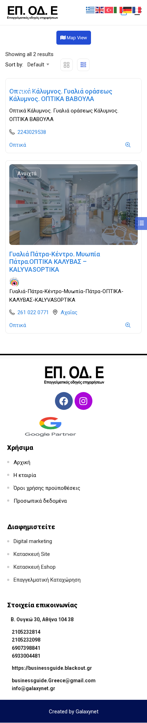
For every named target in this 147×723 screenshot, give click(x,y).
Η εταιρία (25, 475)
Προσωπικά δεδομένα (40, 501)
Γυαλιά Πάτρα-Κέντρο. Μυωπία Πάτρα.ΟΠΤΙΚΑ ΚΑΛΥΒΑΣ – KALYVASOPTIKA (54, 261)
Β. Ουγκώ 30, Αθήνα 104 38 (42, 619)
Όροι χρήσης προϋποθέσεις (47, 488)
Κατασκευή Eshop (35, 567)
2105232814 (26, 632)
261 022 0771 (33, 312)
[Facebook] (64, 401)
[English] (100, 9)
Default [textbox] (35, 64)
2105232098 (26, 640)
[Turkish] (109, 9)
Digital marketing (33, 541)
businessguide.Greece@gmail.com (54, 680)
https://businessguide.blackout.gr (52, 668)
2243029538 (31, 132)
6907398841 (26, 648)
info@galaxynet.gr (33, 688)
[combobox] (38, 65)
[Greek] (90, 9)
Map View (76, 37)
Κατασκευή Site (32, 554)
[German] (127, 9)
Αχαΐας (69, 312)
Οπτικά (17, 145)
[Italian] (118, 9)
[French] (137, 9)
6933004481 (26, 656)
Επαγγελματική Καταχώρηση (47, 580)
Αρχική (22, 462)
